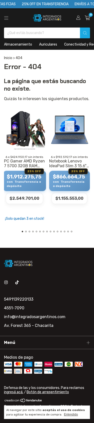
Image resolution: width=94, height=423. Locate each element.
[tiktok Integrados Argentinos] (17, 282)
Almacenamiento (18, 44)
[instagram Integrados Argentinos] (6, 282)
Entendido (71, 414)
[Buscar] (85, 33)
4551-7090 (14, 308)
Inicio (8, 58)
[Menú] (6, 18)
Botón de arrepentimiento (48, 392)
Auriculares (48, 44)
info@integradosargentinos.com (34, 316)
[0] (87, 18)
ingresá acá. (13, 392)
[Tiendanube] (23, 401)
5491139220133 (18, 299)
